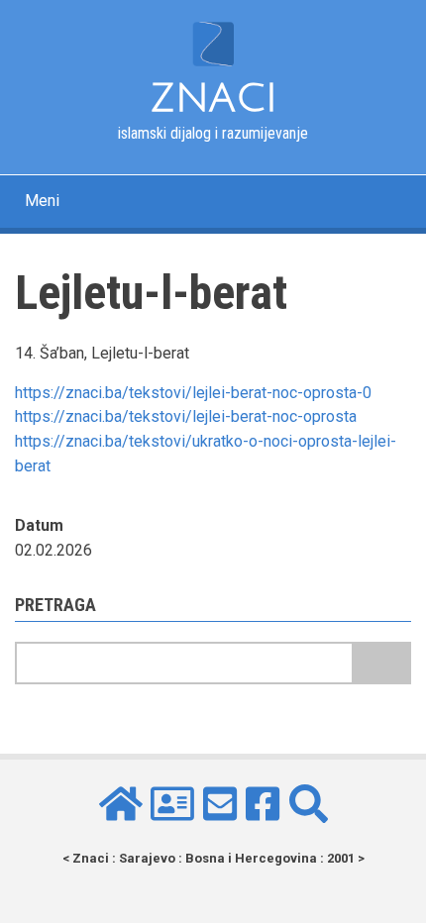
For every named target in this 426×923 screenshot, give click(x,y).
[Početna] (212, 43)
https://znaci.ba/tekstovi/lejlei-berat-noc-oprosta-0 (193, 392)
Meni (42, 200)
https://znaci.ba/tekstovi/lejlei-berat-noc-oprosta (186, 416)
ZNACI (213, 98)
